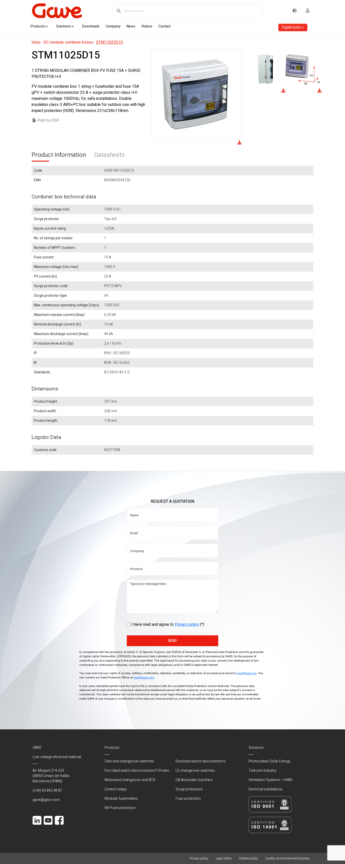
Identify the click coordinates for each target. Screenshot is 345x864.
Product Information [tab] (59, 155)
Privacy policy (187, 624)
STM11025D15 (109, 42)
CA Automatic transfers (194, 780)
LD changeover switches (195, 770)
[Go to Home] (57, 11)
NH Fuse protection (120, 808)
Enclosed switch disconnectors (201, 761)
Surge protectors (189, 789)
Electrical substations (265, 789)
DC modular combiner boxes (68, 42)
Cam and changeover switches (129, 761)
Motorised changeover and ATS (130, 780)
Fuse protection (188, 798)
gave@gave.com (46, 799)
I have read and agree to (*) (167, 624)
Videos (146, 26)
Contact (164, 26)
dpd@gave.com (144, 677)
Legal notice (223, 858)
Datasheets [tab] (109, 155)
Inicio (36, 42)
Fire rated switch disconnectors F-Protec (137, 770)
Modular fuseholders (121, 798)
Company (113, 26)
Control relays (116, 789)
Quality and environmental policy (287, 858)
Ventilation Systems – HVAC (271, 780)
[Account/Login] (307, 11)
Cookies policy (248, 858)
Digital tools (291, 27)
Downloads (91, 26)
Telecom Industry (262, 770)
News (131, 26)
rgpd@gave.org (247, 673)
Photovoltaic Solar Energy (269, 761)
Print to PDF (48, 120)
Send (172, 640)
